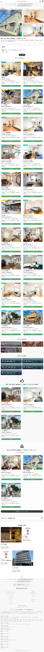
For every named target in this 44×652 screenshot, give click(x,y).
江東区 (21, 619)
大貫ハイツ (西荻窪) (4, 187)
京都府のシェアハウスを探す (4, 633)
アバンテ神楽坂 (25, 536)
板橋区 (9, 620)
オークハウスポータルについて (11, 591)
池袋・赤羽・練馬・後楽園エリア (8, 361)
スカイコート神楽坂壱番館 (5, 132)
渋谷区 (35, 619)
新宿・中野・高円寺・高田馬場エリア (26, 617)
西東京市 (21, 621)
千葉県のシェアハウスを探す (4, 625)
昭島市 (38, 620)
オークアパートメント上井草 (6, 160)
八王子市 (24, 620)
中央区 (5, 619)
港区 (7, 619)
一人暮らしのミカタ (11, 603)
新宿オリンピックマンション (28, 215)
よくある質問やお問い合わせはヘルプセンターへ (23, 584)
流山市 (7, 626)
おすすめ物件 (26, 8)
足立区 (15, 620)
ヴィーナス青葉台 (4, 104)
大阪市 (2, 637)
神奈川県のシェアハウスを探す (5, 628)
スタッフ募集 (11, 594)
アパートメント (33, 8)
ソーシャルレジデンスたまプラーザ (29, 77)
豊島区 (2, 620)
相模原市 (7, 629)
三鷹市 (33, 620)
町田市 (2, 621)
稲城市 (29, 621)
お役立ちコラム (11, 598)
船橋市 (4, 626)
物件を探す (3, 8)
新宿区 (4, 350)
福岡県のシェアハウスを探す (4, 644)
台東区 (15, 619)
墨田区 (18, 619)
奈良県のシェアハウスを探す (4, 641)
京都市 (2, 634)
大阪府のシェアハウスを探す (4, 636)
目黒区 (26, 619)
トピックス (33, 596)
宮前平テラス (3, 77)
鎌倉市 (10, 629)
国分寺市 (11, 621)
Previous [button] (2, 69)
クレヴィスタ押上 (15, 567)
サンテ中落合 (25, 242)
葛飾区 (17, 620)
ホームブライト (25, 132)
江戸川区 (20, 620)
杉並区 (26, 344)
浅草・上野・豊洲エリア (28, 367)
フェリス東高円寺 (4, 325)
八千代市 (13, 626)
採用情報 (33, 601)
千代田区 (2, 619)
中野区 (4, 344)
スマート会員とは (11, 596)
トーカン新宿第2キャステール (28, 270)
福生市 (26, 621)
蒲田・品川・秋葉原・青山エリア (8, 372)
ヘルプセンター (33, 594)
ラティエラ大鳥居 (4, 544)
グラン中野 (3, 215)
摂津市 (4, 637)
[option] (11, 69)
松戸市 (10, 626)
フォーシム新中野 (26, 325)
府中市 (36, 620)
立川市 (27, 620)
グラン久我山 (25, 187)
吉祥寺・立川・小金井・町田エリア (8, 367)
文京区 (13, 619)
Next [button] (19, 69)
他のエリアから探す (18, 8)
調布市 (41, 620)
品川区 (23, 619)
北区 (4, 620)
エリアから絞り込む (10, 8)
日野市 (8, 621)
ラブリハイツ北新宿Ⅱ (5, 270)
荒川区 (6, 620)
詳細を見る (11, 85)
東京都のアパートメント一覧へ (22, 511)
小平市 (24, 621)
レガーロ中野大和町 (4, 242)
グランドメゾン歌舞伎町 (27, 298)
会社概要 (33, 591)
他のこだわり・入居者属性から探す (8, 518)
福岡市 (2, 645)
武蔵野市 (30, 620)
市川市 (2, 626)
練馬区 (12, 620)
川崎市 (4, 629)
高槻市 (7, 637)
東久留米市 (14, 621)
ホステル (11, 601)
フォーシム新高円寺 (26, 104)
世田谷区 (32, 619)
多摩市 (18, 621)
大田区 (29, 619)
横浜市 (2, 629)
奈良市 (2, 642)
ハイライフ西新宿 (4, 298)
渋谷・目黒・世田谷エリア (28, 361)
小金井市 (5, 621)
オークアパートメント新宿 (27, 160)
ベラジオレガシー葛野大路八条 (6, 560)
